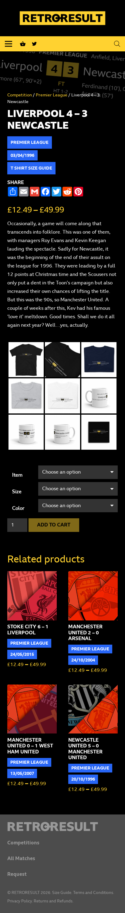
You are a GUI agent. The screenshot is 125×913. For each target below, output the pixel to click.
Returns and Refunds (53, 901)
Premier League (51, 95)
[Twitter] (34, 44)
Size (17, 491)
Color (18, 508)
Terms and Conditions (93, 893)
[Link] (62, 826)
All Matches (21, 858)
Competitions (23, 842)
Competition (19, 95)
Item (17, 475)
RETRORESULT (26, 893)
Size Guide (61, 893)
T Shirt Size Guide (31, 168)
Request (17, 874)
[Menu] (8, 43)
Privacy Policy (19, 901)
